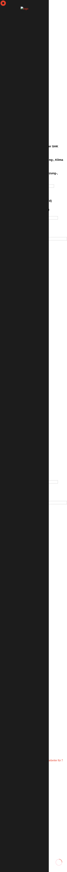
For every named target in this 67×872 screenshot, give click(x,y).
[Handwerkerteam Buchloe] (24, 8)
